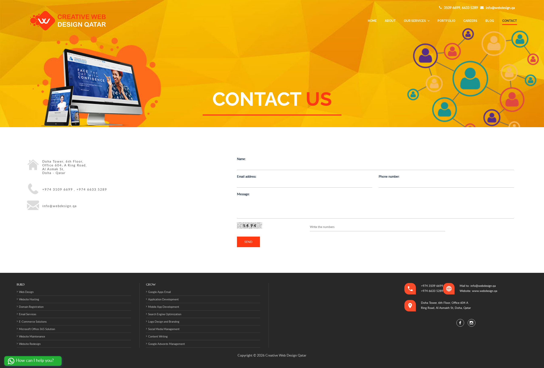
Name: (241, 159)
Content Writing (158, 336)
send (248, 242)
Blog (489, 20)
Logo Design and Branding (163, 321)
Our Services (415, 20)
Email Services (27, 314)
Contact (509, 20)
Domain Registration (31, 307)
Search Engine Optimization (164, 314)
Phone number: (389, 176)
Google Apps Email (159, 292)
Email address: (246, 176)
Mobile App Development (163, 307)
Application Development (163, 299)
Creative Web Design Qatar (285, 355)
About (390, 20)
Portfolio (446, 20)
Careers (470, 20)
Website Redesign (30, 344)
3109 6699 (452, 7)
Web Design (26, 292)
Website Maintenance (32, 336)
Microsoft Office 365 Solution (37, 329)
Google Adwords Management (166, 344)
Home (372, 20)
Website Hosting (29, 299)
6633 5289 (470, 7)
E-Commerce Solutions (33, 321)
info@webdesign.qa (500, 7)
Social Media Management (164, 329)
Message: (243, 194)
